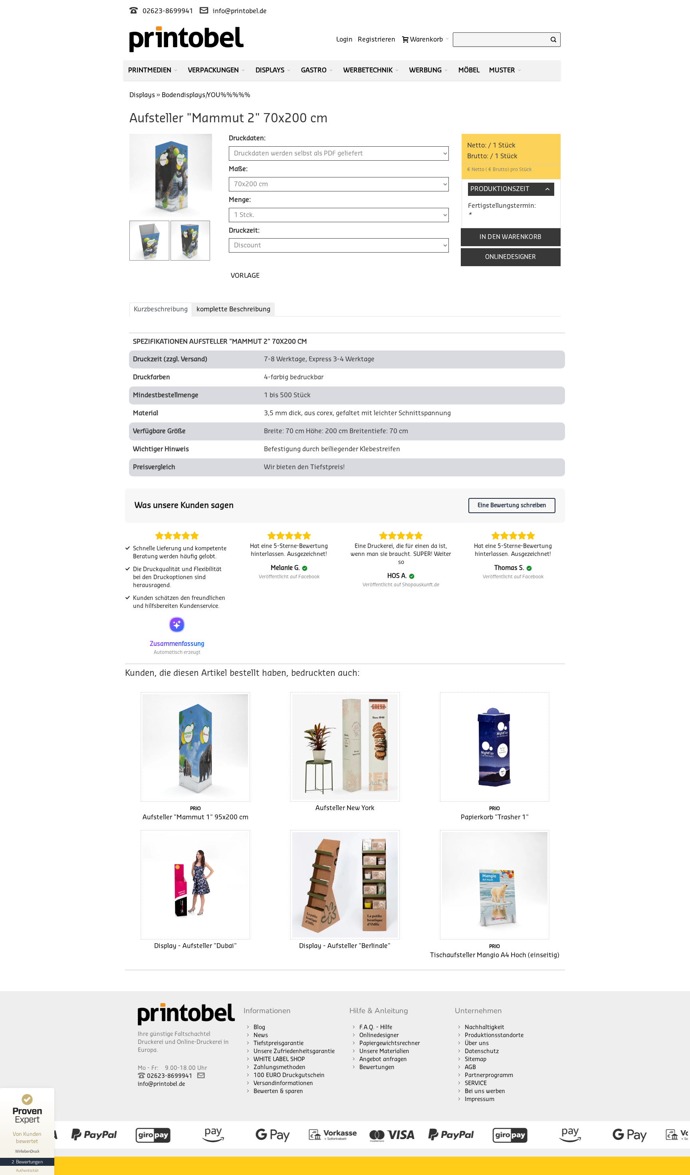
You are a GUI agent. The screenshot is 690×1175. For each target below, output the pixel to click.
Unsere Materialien (384, 1051)
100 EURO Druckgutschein (289, 1075)
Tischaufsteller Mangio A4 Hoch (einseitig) (494, 955)
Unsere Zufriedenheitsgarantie (294, 1051)
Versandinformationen (283, 1083)
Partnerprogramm (489, 1075)
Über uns (477, 1043)
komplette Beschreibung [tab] (233, 309)
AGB (470, 1067)
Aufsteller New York (345, 808)
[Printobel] (186, 39)
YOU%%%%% (228, 95)
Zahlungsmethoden (279, 1067)
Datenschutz (482, 1051)
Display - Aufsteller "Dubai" (195, 946)
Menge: (240, 200)
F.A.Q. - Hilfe (375, 1027)
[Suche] (553, 39)
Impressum (479, 1099)
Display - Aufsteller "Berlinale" (345, 946)
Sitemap (475, 1059)
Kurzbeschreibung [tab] (161, 309)
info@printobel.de (240, 11)
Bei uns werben (485, 1091)
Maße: (238, 169)
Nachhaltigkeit (484, 1027)
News (261, 1035)
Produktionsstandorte (494, 1035)
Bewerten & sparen (278, 1091)
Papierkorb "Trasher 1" (495, 817)
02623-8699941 (168, 11)
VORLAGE (245, 276)
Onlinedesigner (379, 1035)
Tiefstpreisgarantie (278, 1043)
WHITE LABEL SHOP (279, 1059)
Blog (259, 1027)
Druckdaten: (247, 138)
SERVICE (476, 1083)
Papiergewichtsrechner (389, 1043)
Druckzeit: (244, 230)
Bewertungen (377, 1067)
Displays (142, 95)
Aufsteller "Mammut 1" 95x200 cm (195, 817)
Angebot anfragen (383, 1059)
